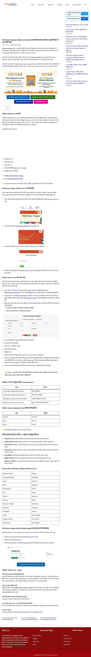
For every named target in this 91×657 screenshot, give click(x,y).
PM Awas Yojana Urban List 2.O (18, 97)
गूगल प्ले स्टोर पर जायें (32, 537)
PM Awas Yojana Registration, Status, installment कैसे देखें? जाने (29, 619)
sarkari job (36, 641)
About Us (66, 635)
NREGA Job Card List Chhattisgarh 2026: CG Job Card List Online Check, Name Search (76, 38)
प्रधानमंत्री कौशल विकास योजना (23, 102)
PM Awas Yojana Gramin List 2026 (42, 97)
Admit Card (51, 5)
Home (32, 5)
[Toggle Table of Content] (6, 108)
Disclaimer (67, 644)
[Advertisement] (15, 22)
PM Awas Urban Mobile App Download (31, 564)
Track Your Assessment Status (26, 298)
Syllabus (59, 5)
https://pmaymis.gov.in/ (12, 293)
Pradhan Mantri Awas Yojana (13, 176)
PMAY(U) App (22, 543)
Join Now (84, 13)
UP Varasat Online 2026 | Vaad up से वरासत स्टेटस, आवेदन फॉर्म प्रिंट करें (76, 82)
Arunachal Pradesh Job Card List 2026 (77, 25)
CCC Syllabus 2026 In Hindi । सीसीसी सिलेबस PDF (76, 66)
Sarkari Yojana (77, 5)
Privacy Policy (68, 638)
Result (67, 5)
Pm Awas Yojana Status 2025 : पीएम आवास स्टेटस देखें (10, 619)
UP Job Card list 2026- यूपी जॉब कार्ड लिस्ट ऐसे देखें (76, 30)
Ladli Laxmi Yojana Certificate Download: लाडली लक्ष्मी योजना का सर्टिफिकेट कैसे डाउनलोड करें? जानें (75, 57)
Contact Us (67, 641)
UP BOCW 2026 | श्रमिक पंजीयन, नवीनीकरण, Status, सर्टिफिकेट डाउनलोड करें (76, 74)
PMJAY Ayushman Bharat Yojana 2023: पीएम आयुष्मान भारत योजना (48, 619)
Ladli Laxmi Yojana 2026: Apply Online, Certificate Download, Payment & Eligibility (77, 48)
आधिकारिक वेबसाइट (41, 102)
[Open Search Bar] (85, 4)
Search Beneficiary (22, 226)
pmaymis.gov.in (52, 199)
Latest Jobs (41, 5)
